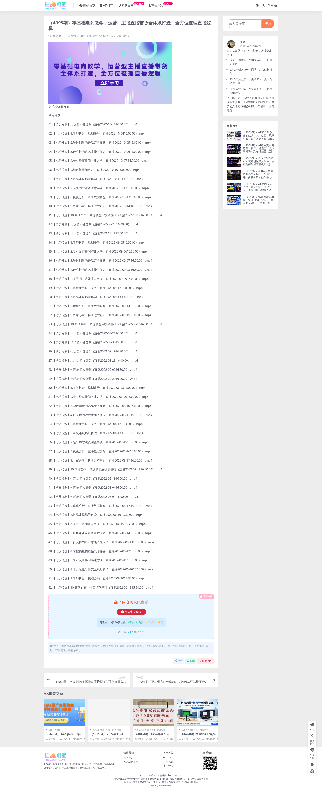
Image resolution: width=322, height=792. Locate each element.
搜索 (268, 23)
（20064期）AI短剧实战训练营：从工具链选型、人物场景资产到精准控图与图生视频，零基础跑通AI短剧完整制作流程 (258, 151)
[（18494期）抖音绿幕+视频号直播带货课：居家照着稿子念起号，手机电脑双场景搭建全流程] (197, 712)
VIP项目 (108, 6)
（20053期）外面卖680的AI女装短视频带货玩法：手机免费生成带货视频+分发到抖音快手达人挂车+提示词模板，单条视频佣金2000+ (258, 165)
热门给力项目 (114, 729)
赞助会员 (132, 5)
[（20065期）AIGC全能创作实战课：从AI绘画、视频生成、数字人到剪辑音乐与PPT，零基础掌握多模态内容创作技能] (234, 136)
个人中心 (129, 758)
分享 (179, 660)
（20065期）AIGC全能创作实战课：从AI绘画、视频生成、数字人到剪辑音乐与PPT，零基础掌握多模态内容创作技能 (258, 138)
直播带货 (91, 36)
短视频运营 (202, 729)
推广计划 (168, 765)
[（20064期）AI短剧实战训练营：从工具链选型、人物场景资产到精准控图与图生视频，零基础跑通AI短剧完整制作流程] (234, 149)
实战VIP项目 (78, 36)
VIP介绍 (167, 758)
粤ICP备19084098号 (161, 785)
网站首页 (89, 6)
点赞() (207, 660)
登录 (274, 5)
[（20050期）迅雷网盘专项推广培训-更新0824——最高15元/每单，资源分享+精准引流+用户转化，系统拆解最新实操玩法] (234, 200)
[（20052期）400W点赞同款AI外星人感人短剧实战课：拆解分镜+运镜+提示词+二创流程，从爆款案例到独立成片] (234, 174)
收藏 (192, 660)
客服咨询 (168, 762)
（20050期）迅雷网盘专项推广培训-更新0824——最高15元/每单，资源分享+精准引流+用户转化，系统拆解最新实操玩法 (258, 203)
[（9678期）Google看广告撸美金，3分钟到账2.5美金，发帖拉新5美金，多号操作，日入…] (64, 712)
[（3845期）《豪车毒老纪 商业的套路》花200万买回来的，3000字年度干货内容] (153, 712)
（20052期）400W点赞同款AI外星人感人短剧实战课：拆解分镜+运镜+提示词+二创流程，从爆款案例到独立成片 (258, 177)
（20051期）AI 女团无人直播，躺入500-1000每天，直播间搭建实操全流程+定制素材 (258, 188)
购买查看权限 (132, 611)
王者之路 (161, 5)
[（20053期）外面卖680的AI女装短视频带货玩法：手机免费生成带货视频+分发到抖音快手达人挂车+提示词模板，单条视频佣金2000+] (234, 162)
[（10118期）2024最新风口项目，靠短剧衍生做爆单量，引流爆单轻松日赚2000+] (109, 712)
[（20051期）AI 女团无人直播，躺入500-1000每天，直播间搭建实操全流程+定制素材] (234, 187)
